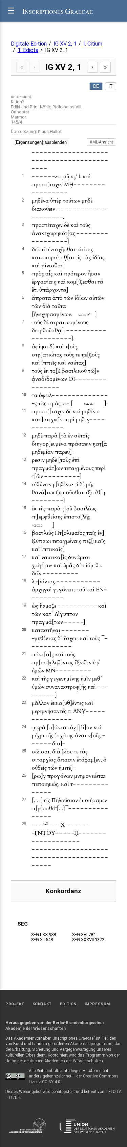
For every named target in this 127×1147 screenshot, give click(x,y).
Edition (68, 1004)
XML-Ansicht (101, 142)
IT (110, 86)
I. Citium (92, 44)
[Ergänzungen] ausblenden (41, 142)
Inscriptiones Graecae (73, 1038)
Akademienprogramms (91, 1043)
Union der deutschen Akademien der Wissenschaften (54, 1061)
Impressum (97, 1004)
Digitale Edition (29, 44)
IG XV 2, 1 (65, 44)
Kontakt (42, 1004)
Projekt (14, 1004)
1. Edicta (28, 50)
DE (96, 86)
